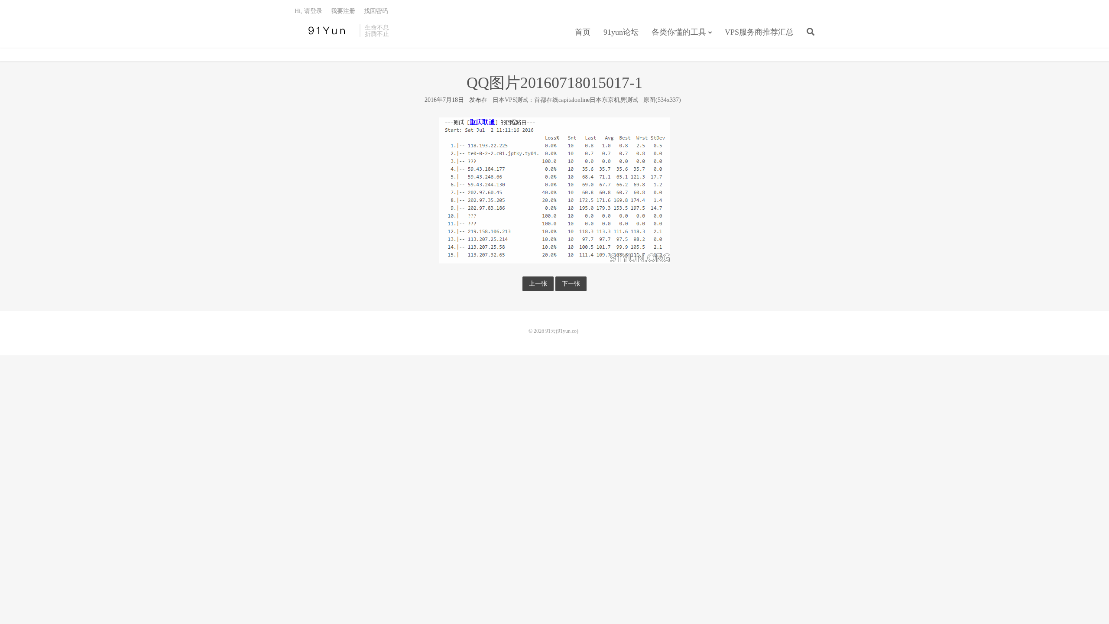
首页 (582, 32)
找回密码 (376, 11)
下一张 (571, 283)
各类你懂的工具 (679, 32)
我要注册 (343, 11)
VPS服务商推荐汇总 (759, 32)
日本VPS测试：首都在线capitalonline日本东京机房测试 (565, 100)
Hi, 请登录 (308, 11)
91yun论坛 (621, 32)
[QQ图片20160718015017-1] (554, 190)
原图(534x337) (662, 100)
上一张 (538, 283)
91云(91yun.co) (325, 31)
